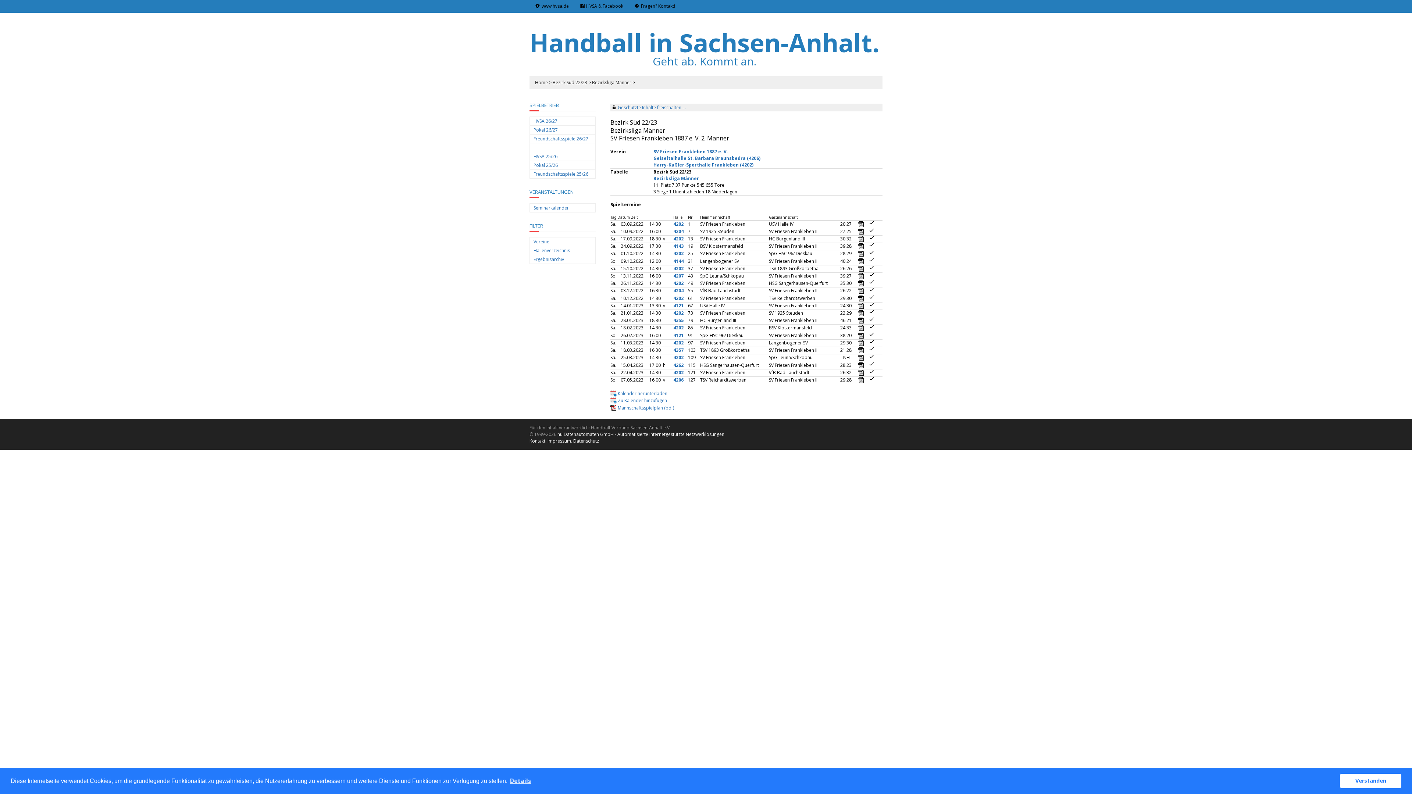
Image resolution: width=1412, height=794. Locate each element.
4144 (678, 261)
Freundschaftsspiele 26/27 (561, 138)
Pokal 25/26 (546, 165)
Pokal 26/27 (546, 130)
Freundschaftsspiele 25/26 (561, 174)
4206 (678, 380)
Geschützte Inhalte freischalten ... (652, 107)
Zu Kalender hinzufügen (642, 400)
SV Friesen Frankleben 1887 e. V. (690, 152)
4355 (678, 320)
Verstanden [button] (1370, 780)
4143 (678, 246)
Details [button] (520, 781)
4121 (678, 306)
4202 (678, 224)
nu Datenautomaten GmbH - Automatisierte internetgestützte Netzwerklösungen (640, 434)
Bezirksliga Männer (611, 82)
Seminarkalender (551, 207)
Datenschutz (586, 441)
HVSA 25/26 (545, 156)
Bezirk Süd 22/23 (570, 82)
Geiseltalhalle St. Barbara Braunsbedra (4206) (706, 158)
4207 (678, 276)
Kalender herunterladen (642, 393)
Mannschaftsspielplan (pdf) (646, 408)
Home (541, 82)
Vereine (541, 241)
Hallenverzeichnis (552, 250)
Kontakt (537, 441)
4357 (678, 350)
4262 (678, 365)
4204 (678, 231)
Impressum (559, 441)
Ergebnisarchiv (549, 259)
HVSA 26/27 (545, 121)
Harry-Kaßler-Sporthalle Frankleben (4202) (703, 165)
